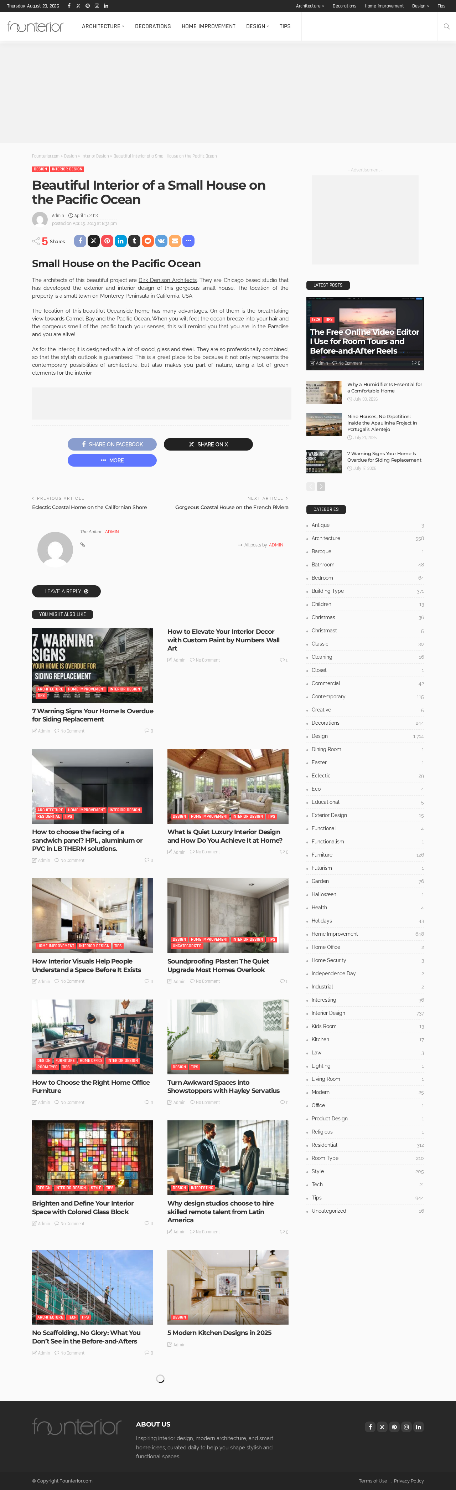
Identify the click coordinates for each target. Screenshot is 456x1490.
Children (368, 604)
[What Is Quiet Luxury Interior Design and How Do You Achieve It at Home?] (228, 786)
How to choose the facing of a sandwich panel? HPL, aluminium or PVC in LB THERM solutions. (87, 840)
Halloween (368, 894)
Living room (368, 1079)
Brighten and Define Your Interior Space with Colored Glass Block (83, 1207)
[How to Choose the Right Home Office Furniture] (92, 1037)
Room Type (47, 1067)
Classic (368, 644)
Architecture (308, 6)
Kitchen (368, 1039)
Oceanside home (128, 311)
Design (418, 6)
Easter (368, 762)
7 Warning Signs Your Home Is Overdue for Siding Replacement (92, 715)
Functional (368, 828)
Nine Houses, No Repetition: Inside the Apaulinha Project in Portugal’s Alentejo (382, 422)
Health (368, 907)
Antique (368, 525)
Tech (72, 1317)
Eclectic (368, 776)
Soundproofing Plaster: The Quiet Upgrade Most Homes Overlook (218, 965)
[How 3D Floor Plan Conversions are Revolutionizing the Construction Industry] (228, 1408)
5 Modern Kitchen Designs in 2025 (219, 1333)
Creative (368, 710)
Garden (368, 881)
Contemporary (368, 696)
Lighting (368, 1066)
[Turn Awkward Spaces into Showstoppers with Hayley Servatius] (228, 1037)
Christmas (368, 617)
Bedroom (368, 578)
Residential (48, 816)
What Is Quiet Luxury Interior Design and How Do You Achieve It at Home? (225, 836)
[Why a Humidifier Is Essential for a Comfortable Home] (324, 392)
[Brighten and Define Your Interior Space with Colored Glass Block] (92, 1157)
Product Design (368, 1118)
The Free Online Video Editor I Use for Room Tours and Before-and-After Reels (364, 341)
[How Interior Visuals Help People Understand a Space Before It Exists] (92, 915)
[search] (446, 26)
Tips (441, 6)
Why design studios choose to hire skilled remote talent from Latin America (220, 1211)
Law (368, 1052)
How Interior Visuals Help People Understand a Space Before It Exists (86, 965)
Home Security (368, 960)
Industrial (368, 987)
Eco (368, 789)
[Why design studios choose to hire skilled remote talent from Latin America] (228, 1157)
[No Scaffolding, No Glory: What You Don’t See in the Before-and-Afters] (92, 1287)
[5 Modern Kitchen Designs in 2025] (228, 1287)
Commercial (368, 683)
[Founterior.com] (35, 26)
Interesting (202, 1188)
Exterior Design (368, 815)
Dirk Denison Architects (168, 280)
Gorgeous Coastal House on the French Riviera (232, 507)
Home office (91, 1060)
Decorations (344, 6)
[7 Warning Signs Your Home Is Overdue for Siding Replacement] (92, 665)
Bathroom (368, 564)
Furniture (65, 1060)
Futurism (368, 868)
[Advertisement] (214, 93)
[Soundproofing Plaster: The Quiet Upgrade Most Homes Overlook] (228, 915)
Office (368, 1105)
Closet (368, 670)
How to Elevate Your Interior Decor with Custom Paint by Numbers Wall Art (223, 640)
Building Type (368, 591)
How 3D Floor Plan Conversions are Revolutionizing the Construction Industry (221, 1462)
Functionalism (368, 841)
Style (96, 1188)
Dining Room (368, 749)
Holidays (368, 921)
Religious (368, 1132)
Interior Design (67, 169)
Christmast (368, 630)
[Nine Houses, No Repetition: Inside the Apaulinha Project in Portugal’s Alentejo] (324, 424)
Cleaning (368, 657)
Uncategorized (187, 946)
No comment (73, 731)
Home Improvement (384, 6)
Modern (368, 1092)
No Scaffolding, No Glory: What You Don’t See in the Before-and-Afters (86, 1337)
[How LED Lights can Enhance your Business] (92, 1408)
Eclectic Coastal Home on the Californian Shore (89, 507)
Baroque (368, 551)
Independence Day (368, 973)
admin (58, 216)
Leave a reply (63, 591)
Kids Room (368, 1026)
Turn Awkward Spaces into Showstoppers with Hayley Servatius (223, 1087)
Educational (368, 802)
